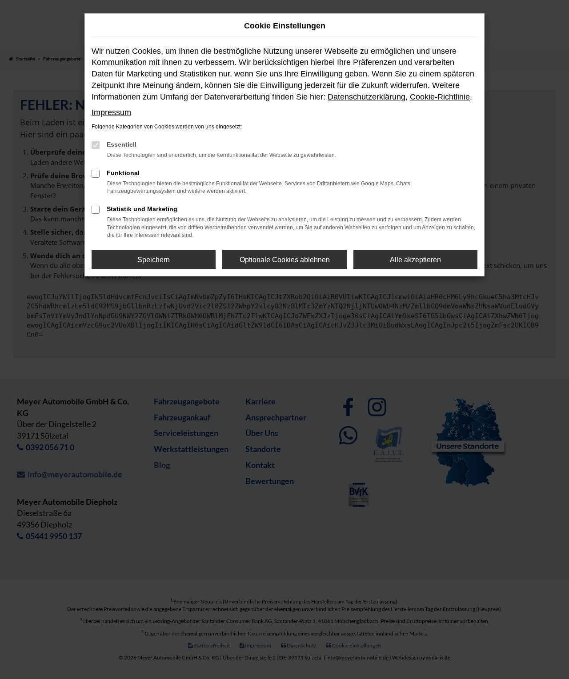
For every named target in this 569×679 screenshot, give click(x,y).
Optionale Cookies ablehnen (285, 260)
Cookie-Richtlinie (440, 96)
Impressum (111, 112)
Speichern (153, 260)
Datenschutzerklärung (366, 96)
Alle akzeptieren (415, 260)
